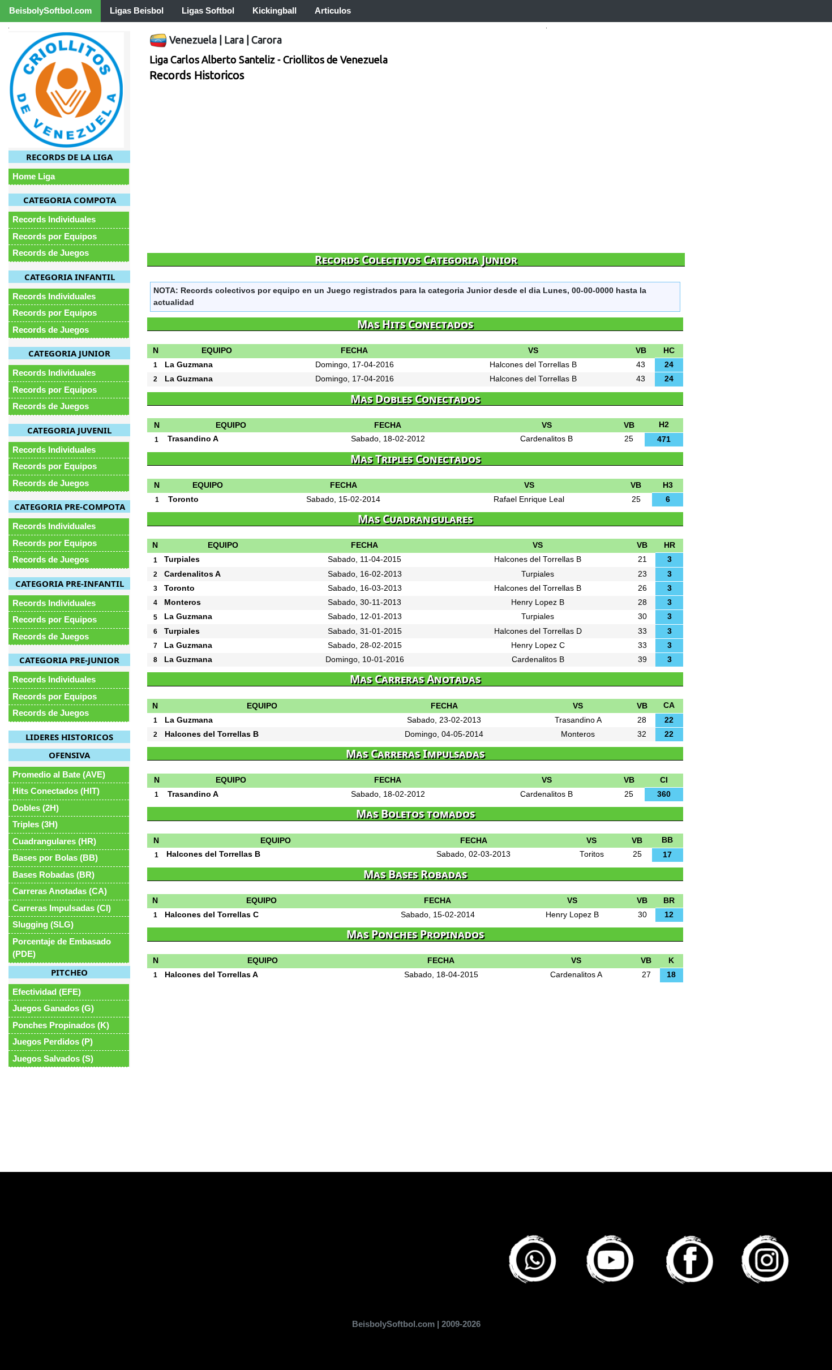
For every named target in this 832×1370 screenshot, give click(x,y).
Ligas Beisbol (137, 10)
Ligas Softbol (208, 10)
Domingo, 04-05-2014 (444, 734)
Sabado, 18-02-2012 (388, 439)
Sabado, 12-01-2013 (365, 616)
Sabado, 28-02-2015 (365, 645)
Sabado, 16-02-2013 (365, 574)
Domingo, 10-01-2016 (364, 659)
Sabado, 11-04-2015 (364, 559)
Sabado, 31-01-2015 (365, 631)
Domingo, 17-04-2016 (354, 364)
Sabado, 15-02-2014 (343, 499)
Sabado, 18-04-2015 (441, 974)
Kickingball (274, 10)
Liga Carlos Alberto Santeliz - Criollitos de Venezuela (268, 59)
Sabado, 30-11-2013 (364, 602)
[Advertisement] (416, 168)
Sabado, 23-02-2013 (444, 720)
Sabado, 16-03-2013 (365, 588)
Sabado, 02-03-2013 (473, 854)
